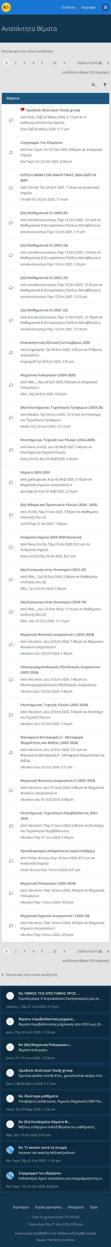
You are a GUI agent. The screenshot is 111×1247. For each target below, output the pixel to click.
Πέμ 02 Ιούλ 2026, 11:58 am (35, 1032)
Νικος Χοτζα (37, 446)
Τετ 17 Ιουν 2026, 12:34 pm (35, 1058)
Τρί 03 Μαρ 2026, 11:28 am (35, 1109)
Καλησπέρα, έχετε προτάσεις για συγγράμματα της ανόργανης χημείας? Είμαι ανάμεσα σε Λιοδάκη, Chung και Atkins (62, 1178)
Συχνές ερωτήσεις (48, 1207)
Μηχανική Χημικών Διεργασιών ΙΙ (46, 484)
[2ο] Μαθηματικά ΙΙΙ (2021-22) (44, 310)
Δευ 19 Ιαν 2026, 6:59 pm (32, 1135)
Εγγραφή (89, 7)
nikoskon (35, 641)
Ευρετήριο (21, 1207)
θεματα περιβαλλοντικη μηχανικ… (47, 1019)
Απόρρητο (76, 1207)
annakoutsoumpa (42, 219)
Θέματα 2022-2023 (35, 472)
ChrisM (33, 187)
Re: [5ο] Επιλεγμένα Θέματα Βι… (45, 1121)
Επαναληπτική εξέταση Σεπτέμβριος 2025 (55, 342)
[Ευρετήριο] (6, 7)
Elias (31, 117)
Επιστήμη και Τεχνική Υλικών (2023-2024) (54, 704)
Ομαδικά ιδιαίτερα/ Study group (53, 110)
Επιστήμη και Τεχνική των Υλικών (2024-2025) (57, 439)
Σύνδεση (68, 7)
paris (10, 1032)
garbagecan (37, 479)
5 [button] (42, 63)
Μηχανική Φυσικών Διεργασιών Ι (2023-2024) (57, 634)
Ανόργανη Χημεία (34, 549)
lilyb (9, 1135)
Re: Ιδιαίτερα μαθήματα (38, 1096)
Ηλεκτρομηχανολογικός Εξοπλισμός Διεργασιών (58, 684)
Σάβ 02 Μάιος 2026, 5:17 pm (35, 1083)
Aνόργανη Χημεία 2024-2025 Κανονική (51, 537)
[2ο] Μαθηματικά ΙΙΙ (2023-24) (44, 245)
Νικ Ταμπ (35, 149)
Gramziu (68, 1240)
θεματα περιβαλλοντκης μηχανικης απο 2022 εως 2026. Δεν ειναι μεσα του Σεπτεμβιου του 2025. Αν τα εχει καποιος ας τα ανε (62, 1024)
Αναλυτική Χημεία (34, 863)
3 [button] (24, 63)
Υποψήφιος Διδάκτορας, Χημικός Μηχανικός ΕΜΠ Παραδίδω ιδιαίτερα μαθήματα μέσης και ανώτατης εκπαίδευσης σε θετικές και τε (62, 1101)
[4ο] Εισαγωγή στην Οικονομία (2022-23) (53, 569)
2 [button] (16, 63)
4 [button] (33, 63)
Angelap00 (36, 349)
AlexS (10, 1109)
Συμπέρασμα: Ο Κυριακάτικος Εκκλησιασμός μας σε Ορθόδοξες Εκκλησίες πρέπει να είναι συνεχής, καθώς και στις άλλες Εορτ (62, 998)
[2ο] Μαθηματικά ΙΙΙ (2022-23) (44, 277)
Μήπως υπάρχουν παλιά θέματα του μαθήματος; (57, 1127)
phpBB (39, 1233)
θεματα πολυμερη (33, 1049)
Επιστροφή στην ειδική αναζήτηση (27, 51)
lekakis (33, 414)
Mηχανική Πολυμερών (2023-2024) (47, 883)
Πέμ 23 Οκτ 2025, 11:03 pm (41, 1161)
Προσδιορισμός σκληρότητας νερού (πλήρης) (57, 850)
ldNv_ (32, 382)
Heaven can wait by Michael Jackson (47, 1152)
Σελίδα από (89, 63)
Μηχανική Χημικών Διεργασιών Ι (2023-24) (54, 915)
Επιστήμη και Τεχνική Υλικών (43, 452)
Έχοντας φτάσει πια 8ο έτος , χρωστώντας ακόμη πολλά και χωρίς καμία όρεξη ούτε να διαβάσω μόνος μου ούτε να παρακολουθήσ (62, 1075)
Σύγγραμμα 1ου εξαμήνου (41, 142)
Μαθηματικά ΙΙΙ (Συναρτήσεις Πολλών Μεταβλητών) (60, 225)
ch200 (32, 511)
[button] (64, 63)
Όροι (94, 1207)
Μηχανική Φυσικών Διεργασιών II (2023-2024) (57, 780)
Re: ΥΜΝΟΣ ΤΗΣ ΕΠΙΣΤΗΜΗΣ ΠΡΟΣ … (49, 993)
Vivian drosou (38, 857)
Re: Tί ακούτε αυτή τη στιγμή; (43, 1147)
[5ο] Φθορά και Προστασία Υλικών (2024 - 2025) (58, 504)
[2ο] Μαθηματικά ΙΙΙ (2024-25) (44, 212)
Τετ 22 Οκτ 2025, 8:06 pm (40, 1186)
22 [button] (55, 63)
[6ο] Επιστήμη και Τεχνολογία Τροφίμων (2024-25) (61, 407)
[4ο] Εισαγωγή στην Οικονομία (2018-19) (53, 602)
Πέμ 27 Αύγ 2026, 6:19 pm (40, 1006)
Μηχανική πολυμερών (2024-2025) (48, 375)
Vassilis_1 (13, 1006)
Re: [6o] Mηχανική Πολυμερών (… (45, 1044)
